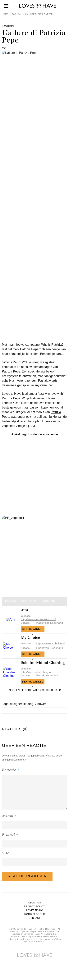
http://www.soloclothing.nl (36, 672)
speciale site (36, 371)
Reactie (11, 769)
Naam (9, 816)
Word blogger (34, 914)
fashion (16, 14)
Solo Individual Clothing (43, 662)
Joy (4, 47)
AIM (32, 425)
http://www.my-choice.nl (50, 643)
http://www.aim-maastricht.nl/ (38, 619)
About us (34, 902)
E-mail (10, 834)
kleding (28, 704)
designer (16, 704)
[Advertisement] (34, 471)
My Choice (30, 637)
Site (5, 853)
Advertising (34, 910)
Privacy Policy (34, 906)
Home (5, 14)
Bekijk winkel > (32, 630)
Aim (24, 610)
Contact (34, 918)
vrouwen (41, 704)
